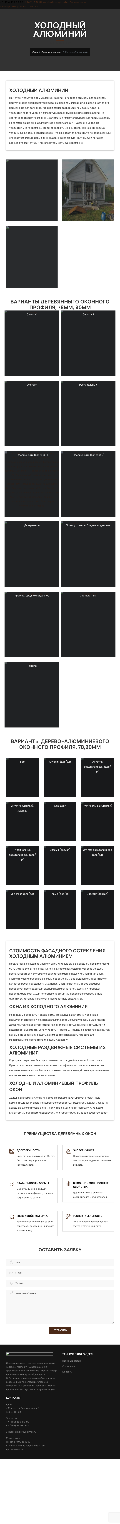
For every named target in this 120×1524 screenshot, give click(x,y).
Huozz (26, 6)
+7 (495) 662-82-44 (35, 2)
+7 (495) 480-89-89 (11, 2)
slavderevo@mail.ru (57, 2)
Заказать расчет (79, 2)
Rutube (34, 6)
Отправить (60, 1330)
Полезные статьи (71, 1360)
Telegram (17, 6)
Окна (35, 52)
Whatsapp (5, 6)
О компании (68, 1366)
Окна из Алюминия (51, 52)
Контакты (67, 1371)
